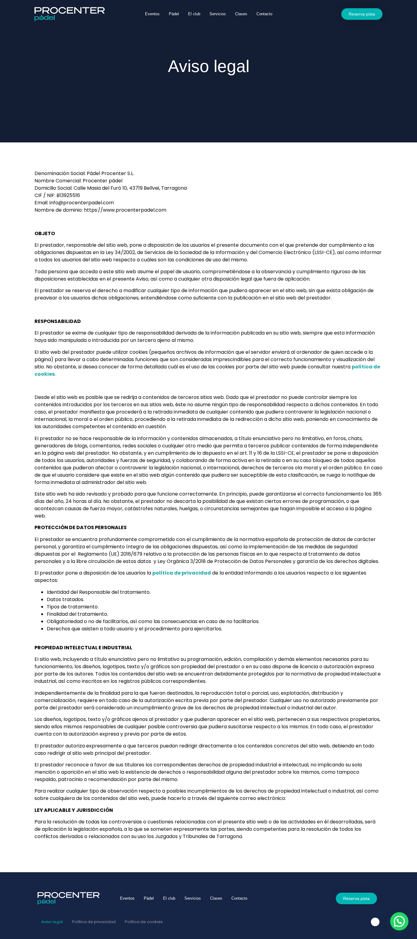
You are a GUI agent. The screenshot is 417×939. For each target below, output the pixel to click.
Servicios (217, 14)
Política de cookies (144, 922)
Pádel (174, 14)
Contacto (264, 14)
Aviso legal (52, 922)
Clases (241, 14)
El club (194, 14)
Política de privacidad (94, 922)
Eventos (152, 14)
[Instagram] (375, 922)
